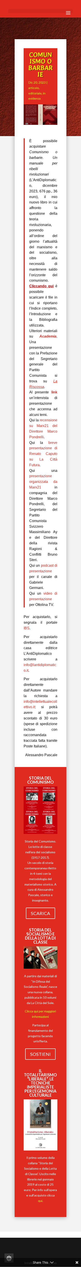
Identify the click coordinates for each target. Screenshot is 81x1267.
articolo (33, 88)
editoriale (35, 93)
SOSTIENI (40, 1054)
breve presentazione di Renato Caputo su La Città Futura (43, 454)
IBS (26, 628)
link (54, 392)
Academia (47, 336)
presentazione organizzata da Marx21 (43, 481)
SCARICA (40, 913)
